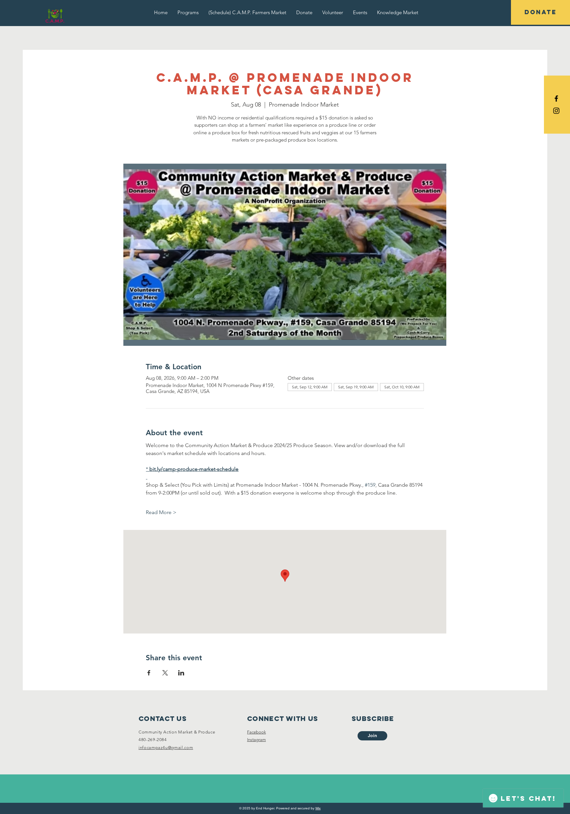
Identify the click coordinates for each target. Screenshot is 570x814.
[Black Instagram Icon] (556, 111)
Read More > (161, 512)
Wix (318, 808)
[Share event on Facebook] (149, 672)
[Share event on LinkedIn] (181, 672)
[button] (188, 12)
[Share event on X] (165, 672)
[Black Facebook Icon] (556, 98)
